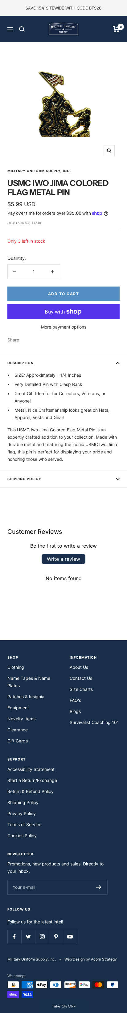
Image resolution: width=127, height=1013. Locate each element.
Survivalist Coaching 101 (94, 722)
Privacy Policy (21, 813)
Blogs (75, 711)
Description (20, 363)
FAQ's (75, 700)
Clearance (17, 729)
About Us (79, 667)
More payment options (63, 326)
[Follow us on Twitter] (28, 937)
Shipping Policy (24, 479)
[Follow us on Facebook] (14, 937)
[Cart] (116, 29)
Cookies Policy (22, 835)
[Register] (98, 887)
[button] (63, 1006)
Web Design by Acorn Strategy (90, 959)
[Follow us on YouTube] (70, 937)
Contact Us (81, 678)
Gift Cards (17, 740)
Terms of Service (24, 824)
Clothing (15, 667)
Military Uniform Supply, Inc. (39, 171)
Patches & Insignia (25, 696)
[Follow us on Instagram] (42, 937)
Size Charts (81, 689)
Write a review (63, 559)
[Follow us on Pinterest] (56, 937)
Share (13, 339)
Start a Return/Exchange (32, 780)
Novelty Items (21, 718)
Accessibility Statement (31, 769)
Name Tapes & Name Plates (28, 682)
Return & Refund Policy (30, 791)
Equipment (18, 707)
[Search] (22, 29)
